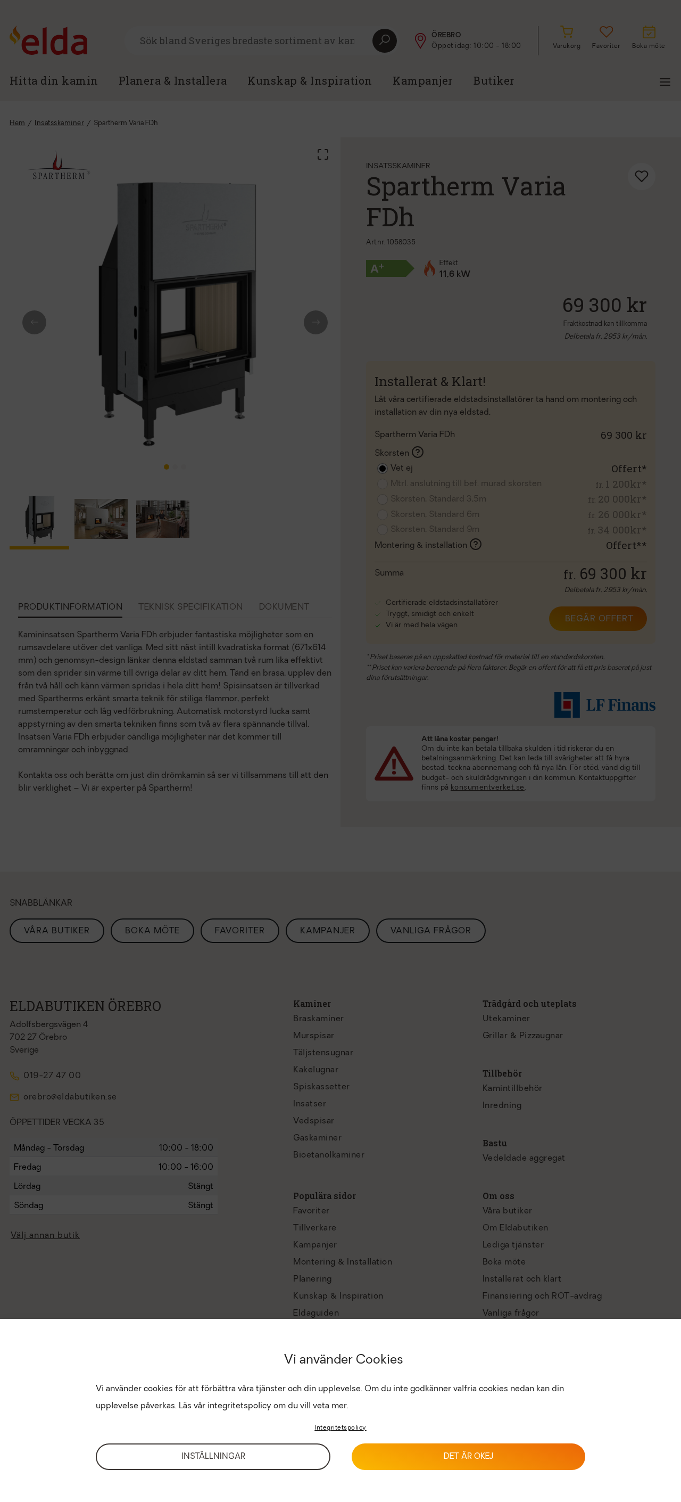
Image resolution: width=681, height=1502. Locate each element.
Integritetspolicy (340, 1428)
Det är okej (468, 1457)
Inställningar (213, 1457)
